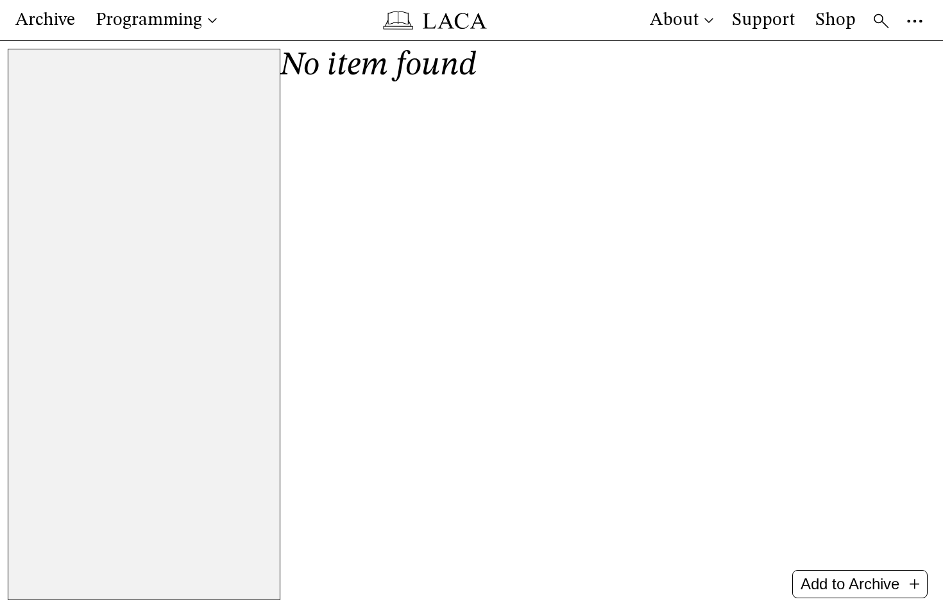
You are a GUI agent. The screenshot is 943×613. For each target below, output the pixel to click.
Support (763, 20)
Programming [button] (149, 20)
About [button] (674, 20)
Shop (835, 20)
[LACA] (435, 20)
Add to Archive (850, 583)
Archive (45, 20)
